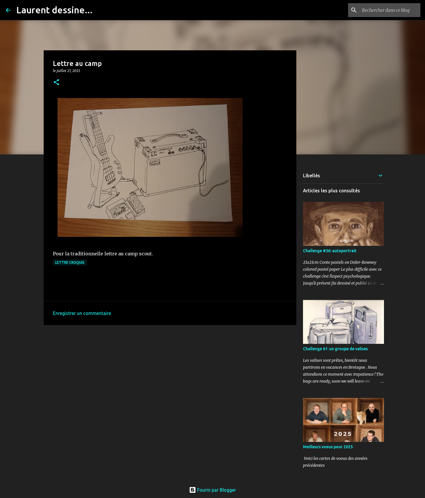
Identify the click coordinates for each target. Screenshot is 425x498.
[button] (56, 82)
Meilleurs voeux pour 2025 (328, 446)
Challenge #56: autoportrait (329, 250)
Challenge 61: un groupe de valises (335, 348)
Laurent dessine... (54, 10)
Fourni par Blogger (216, 490)
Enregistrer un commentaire (82, 313)
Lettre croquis (69, 262)
